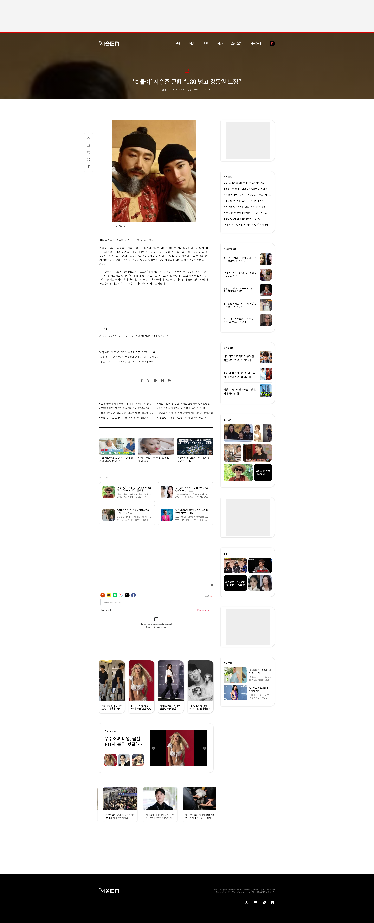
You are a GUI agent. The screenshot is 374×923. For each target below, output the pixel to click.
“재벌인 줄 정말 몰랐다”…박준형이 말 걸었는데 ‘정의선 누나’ (129, 357)
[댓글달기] (88, 152)
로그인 (272, 889)
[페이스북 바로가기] (239, 902)
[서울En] (109, 43)
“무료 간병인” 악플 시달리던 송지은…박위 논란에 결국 (126, 361)
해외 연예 (228, 662)
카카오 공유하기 (155, 380)
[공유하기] (88, 145)
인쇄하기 (88, 159)
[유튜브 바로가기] (255, 902)
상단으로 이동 (88, 167)
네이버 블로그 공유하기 (162, 380)
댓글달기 (88, 152)
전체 (178, 43)
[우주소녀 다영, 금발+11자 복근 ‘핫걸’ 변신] (178, 748)
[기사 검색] (270, 43)
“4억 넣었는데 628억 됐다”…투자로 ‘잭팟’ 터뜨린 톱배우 (127, 352)
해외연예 (255, 43)
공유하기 (88, 145)
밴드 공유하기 (170, 380)
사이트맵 (265, 889)
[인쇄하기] (88, 159)
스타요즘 (236, 43)
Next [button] (204, 748)
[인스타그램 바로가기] (264, 902)
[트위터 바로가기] (246, 902)
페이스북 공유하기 (142, 380)
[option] (178, 748)
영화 (220, 43)
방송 (192, 43)
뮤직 (205, 43)
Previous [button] (153, 748)
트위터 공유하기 (148, 380)
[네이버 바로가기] (273, 902)
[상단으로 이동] (88, 167)
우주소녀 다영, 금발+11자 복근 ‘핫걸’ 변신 (123, 744)
